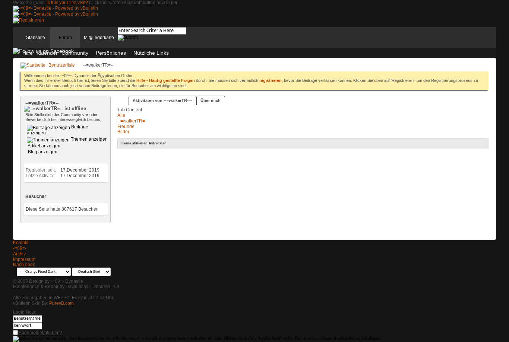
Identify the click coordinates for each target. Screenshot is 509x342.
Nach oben (24, 264)
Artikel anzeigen (43, 145)
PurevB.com (61, 303)
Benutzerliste (61, 65)
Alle (121, 115)
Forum (65, 37)
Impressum (24, 259)
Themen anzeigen (89, 139)
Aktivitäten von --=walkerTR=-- (162, 100)
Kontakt (20, 242)
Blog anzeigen (42, 151)
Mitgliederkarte (99, 37)
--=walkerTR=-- (132, 121)
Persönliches (111, 53)
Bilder (123, 131)
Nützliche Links (151, 53)
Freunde (126, 126)
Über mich (210, 100)
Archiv (19, 253)
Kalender (47, 53)
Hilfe (27, 53)
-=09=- (19, 248)
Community (74, 53)
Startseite (35, 37)
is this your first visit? (67, 2)
